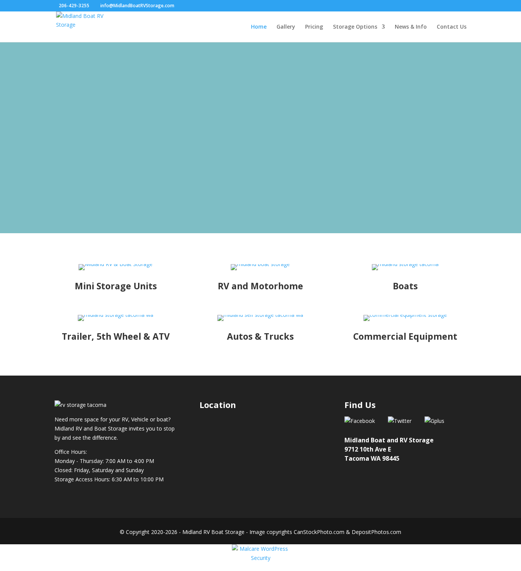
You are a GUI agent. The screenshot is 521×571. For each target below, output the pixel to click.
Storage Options (355, 27)
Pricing (314, 27)
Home (259, 27)
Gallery (286, 27)
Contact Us (451, 27)
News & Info (411, 27)
